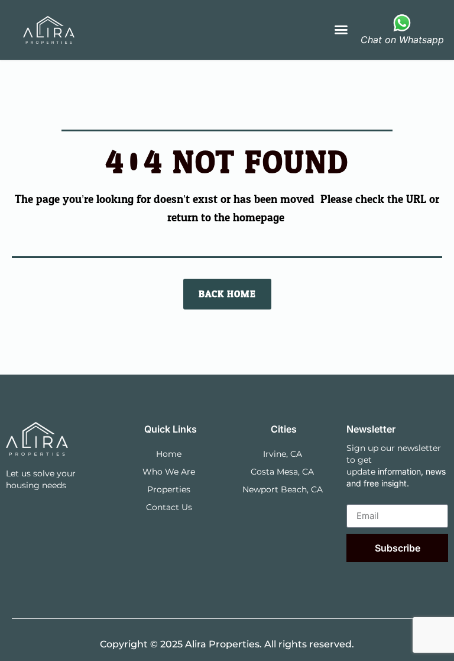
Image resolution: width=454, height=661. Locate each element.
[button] (341, 29)
